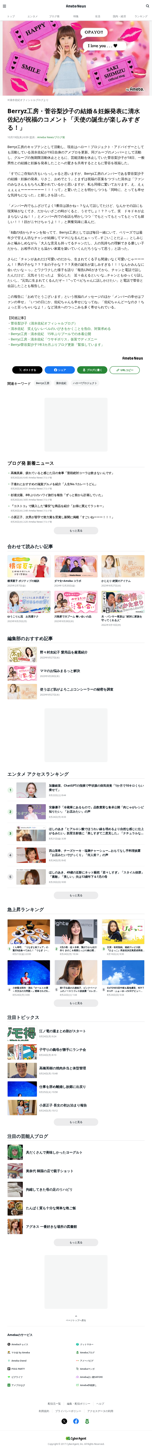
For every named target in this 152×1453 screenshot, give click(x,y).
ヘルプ (100, 1403)
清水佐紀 (61, 383)
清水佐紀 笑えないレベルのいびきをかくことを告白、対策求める (61, 328)
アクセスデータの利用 (100, 1411)
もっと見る (76, 530)
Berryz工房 (42, 383)
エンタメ (32, 16)
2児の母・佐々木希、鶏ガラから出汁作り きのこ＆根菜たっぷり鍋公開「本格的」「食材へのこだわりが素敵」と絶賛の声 (78, 952)
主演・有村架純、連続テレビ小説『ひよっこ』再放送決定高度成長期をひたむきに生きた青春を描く (125, 950)
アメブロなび (18, 1385)
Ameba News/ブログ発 (51, 137)
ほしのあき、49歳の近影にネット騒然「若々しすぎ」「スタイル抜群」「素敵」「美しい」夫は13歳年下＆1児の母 (96, 874)
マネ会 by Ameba (20, 1352)
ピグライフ (17, 1377)
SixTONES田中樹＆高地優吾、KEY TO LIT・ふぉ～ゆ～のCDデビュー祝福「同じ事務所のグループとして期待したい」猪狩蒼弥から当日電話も (125, 992)
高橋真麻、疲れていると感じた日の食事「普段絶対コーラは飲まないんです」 (63, 473)
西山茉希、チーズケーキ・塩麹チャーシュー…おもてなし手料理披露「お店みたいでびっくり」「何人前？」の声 (95, 853)
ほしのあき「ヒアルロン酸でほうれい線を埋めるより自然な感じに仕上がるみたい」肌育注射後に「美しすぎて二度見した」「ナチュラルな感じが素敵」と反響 (96, 833)
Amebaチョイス (19, 1344)
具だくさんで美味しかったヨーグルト (54, 1152)
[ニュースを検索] (147, 6)
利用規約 (44, 1411)
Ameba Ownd (19, 1360)
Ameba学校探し (88, 1385)
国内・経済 (119, 16)
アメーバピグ (86, 1360)
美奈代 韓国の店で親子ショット (50, 1171)
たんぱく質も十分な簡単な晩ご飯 (51, 1208)
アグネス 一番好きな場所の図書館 (51, 1226)
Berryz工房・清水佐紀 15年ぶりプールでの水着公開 (51, 334)
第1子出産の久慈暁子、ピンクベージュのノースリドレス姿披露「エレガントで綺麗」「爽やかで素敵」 (78, 991)
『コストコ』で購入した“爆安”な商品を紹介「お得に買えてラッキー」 (58, 506)
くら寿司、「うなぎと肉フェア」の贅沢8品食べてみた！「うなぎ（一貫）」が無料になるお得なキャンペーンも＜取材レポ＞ (30, 952)
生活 (97, 16)
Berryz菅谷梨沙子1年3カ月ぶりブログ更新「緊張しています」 (57, 344)
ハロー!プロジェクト (85, 383)
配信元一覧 (54, 1403)
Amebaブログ (87, 1352)
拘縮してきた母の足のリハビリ (49, 1189)
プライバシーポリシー (68, 1411)
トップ (11, 16)
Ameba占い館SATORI (91, 1377)
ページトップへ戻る (76, 1320)
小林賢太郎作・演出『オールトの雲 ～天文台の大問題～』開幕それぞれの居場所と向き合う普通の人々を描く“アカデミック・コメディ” (30, 992)
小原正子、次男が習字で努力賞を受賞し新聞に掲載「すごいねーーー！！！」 (63, 517)
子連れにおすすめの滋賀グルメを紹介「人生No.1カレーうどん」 (54, 484)
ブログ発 (54, 16)
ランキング (141, 16)
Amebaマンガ (87, 1368)
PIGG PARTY (18, 1368)
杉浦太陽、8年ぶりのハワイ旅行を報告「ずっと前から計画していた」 (57, 495)
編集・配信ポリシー (78, 1403)
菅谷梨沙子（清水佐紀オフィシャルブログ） (44, 323)
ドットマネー (86, 1344)
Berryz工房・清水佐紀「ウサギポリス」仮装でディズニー (54, 339)
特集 (76, 16)
